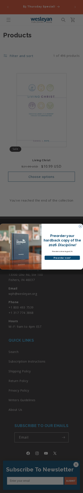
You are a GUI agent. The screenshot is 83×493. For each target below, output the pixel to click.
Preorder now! (62, 257)
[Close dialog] (80, 226)
